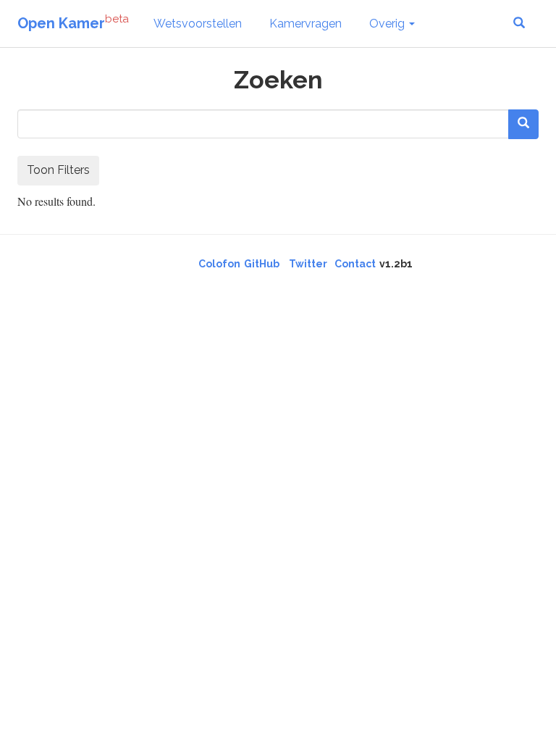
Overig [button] (388, 23)
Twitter (308, 264)
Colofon (219, 264)
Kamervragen (305, 23)
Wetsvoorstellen (197, 23)
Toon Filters (58, 170)
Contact (355, 264)
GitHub (261, 264)
